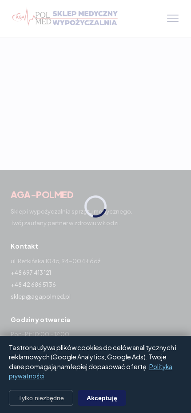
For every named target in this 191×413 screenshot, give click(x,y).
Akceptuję (102, 397)
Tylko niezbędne (41, 397)
